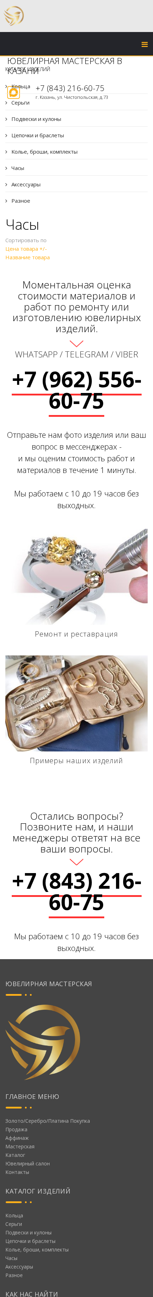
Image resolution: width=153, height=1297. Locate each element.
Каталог (15, 1155)
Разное (20, 200)
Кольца (20, 86)
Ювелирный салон (27, 1163)
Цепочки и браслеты (37, 135)
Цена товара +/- (26, 248)
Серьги (20, 102)
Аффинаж (17, 1137)
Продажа (16, 1129)
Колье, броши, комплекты (44, 151)
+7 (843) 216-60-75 (77, 891)
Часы (17, 167)
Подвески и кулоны (35, 118)
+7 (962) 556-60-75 (77, 390)
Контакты (17, 1172)
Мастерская (20, 1146)
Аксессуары (25, 184)
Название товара (27, 257)
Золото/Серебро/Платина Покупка (47, 1120)
